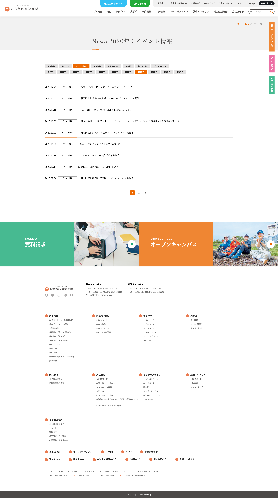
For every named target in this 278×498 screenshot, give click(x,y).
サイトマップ (88, 471)
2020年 (141, 72)
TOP (238, 24)
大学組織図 (54, 328)
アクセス (239, 3)
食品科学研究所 (55, 379)
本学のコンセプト (103, 320)
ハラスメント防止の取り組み (146, 471)
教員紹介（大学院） (57, 336)
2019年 (154, 72)
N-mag (109, 451)
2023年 (102, 72)
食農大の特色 (102, 315)
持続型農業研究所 (56, 383)
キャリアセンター (197, 387)
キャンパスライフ (179, 11)
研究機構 (146, 11)
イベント (53, 428)
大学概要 (97, 11)
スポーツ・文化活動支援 (134, 475)
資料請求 (272, 87)
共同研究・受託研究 (57, 436)
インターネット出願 (104, 395)
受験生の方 (54, 459)
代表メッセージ (83, 475)
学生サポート (149, 383)
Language (250, 3)
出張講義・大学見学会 (58, 440)
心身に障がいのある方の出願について (112, 405)
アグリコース (148, 324)
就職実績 (194, 383)
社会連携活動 (221, 11)
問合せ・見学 (196, 328)
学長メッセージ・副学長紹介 (61, 320)
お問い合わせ (266, 3)
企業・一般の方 (225, 3)
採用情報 (53, 352)
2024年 (89, 72)
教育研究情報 (113, 66)
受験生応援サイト (113, 3)
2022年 (115, 72)
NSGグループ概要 (107, 475)
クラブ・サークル (150, 391)
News (247, 24)
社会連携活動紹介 (56, 424)
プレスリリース (160, 66)
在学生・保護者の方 (179, 3)
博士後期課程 (196, 324)
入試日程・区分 (102, 379)
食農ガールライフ (150, 399)
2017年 (180, 72)
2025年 (76, 72)
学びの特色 (101, 324)
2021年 (128, 72)
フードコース (149, 328)
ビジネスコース (149, 332)
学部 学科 (121, 11)
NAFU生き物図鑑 (103, 332)
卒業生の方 (196, 3)
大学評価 (53, 360)
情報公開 (53, 348)
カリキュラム (149, 320)
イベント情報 (258, 24)
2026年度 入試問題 (104, 387)
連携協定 (53, 432)
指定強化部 (238, 11)
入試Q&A (100, 391)
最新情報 (51, 66)
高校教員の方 (209, 3)
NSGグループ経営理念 (57, 475)
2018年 (167, 72)
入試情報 (160, 11)
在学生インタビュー (151, 395)
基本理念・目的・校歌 (58, 324)
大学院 (133, 11)
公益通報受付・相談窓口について (114, 471)
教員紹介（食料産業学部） (60, 332)
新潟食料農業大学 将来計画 (61, 356)
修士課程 (194, 320)
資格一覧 (147, 340)
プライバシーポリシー (67, 471)
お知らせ (65, 66)
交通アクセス (54, 344)
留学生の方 (162, 3)
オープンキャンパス (272, 39)
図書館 (128, 66)
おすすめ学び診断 (150, 336)
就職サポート (196, 379)
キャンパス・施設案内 (58, 340)
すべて (50, 72)
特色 (109, 11)
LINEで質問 (140, 3)
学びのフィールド (103, 328)
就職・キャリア (201, 11)
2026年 (63, 72)
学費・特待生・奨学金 (105, 383)
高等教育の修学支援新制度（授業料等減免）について (117, 400)
